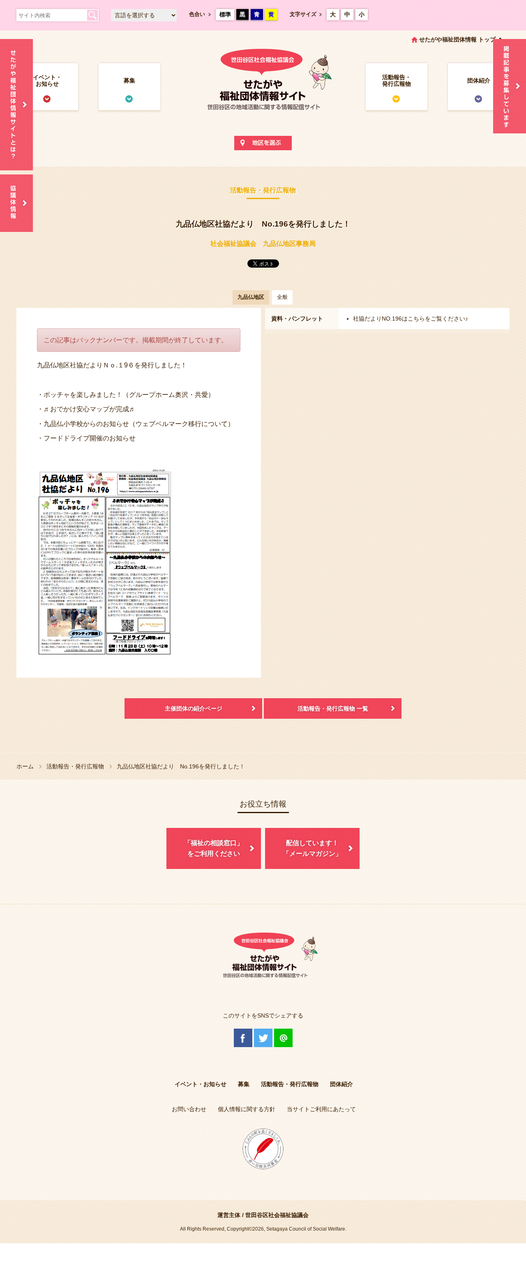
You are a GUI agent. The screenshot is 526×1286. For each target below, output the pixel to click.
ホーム (25, 766)
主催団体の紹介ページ (193, 708)
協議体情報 (16, 203)
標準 (225, 14)
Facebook (243, 1038)
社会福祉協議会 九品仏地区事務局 (263, 243)
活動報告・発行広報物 (396, 80)
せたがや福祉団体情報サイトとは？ (16, 104)
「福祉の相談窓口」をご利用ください (213, 848)
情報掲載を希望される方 (509, 86)
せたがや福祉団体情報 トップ (457, 39)
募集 (129, 80)
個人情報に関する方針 (246, 1109)
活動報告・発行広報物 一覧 (333, 708)
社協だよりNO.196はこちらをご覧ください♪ (410, 318)
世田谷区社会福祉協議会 (277, 1215)
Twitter (263, 1038)
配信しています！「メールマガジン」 (312, 848)
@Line (283, 1038)
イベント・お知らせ (47, 80)
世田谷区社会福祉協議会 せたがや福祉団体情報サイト (263, 88)
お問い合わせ (189, 1109)
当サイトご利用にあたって (321, 1109)
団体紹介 (478, 80)
